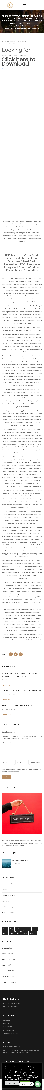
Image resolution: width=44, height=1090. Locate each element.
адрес (38, 376)
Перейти (30, 640)
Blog (3, 890)
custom (17, 864)
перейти (7, 327)
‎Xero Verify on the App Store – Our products (21, 691)
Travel (24, 933)
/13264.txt (29, 471)
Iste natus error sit (20, 860)
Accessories (6, 884)
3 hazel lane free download (22, 463)
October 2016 (6, 977)
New (12, 933)
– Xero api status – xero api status (17, 705)
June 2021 (5, 965)
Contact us (18, 843)
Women (33, 933)
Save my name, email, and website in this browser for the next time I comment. (21, 770)
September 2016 (8, 982)
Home (12, 23)
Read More (7, 685)
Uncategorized (24, 23)
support (12, 41)
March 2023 (6, 954)
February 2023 (7, 959)
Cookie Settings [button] (11, 1083)
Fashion (4, 901)
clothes (19, 929)
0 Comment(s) (9, 43)
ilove (35, 929)
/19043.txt (38, 603)
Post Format (6, 907)
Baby (5, 929)
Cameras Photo (7, 895)
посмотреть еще (19, 594)
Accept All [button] (25, 1083)
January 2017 (6, 971)
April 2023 (5, 948)
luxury (5, 933)
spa (18, 933)
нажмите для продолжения (20, 334)
